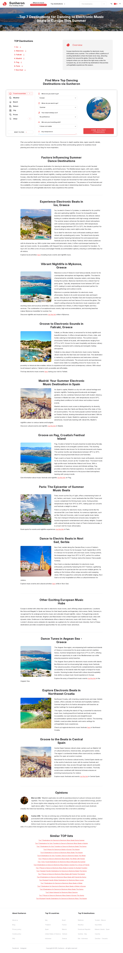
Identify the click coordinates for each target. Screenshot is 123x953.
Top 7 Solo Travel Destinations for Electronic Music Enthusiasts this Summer (61, 862)
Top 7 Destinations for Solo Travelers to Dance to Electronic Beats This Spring (61, 846)
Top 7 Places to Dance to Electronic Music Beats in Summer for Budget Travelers (61, 868)
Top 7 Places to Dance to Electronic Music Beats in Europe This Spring (61, 895)
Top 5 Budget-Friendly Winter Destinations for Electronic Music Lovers (61, 880)
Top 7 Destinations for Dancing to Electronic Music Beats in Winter (61, 883)
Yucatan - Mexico (100, 920)
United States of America (53, 934)
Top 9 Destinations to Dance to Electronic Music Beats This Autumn (61, 852)
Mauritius (81, 925)
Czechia (97, 934)
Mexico (64, 929)
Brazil (64, 920)
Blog (13, 925)
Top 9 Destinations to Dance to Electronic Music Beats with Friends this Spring (61, 877)
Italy (46, 920)
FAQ (13, 938)
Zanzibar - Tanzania (101, 938)
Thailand (48, 925)
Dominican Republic (84, 929)
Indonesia (48, 938)
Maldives (81, 920)
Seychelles (98, 925)
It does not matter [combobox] (46, 126)
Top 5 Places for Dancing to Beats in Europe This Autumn (61, 849)
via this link (52, 314)
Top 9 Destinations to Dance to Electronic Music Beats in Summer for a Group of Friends (61, 865)
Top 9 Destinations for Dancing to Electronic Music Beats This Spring (61, 889)
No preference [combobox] (45, 117)
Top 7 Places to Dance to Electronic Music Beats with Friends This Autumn (61, 874)
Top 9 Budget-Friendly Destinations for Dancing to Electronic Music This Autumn (61, 898)
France (64, 925)
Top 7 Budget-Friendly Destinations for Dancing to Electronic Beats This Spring (61, 871)
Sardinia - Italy (82, 934)
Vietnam (64, 934)
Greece (64, 938)
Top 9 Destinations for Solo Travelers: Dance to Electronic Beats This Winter (61, 855)
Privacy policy (16, 929)
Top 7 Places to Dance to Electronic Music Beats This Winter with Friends (61, 858)
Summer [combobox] (42, 107)
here (38, 255)
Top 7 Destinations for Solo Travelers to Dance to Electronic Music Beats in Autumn (61, 843)
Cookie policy (16, 934)
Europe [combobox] (42, 98)
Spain (47, 929)
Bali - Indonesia (83, 938)
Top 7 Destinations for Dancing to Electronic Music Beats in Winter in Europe (61, 886)
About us (15, 920)
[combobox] (80, 4)
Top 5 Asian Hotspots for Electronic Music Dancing (62, 892)
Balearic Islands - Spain (102, 929)
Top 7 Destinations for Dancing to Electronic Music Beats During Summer (61, 840)
